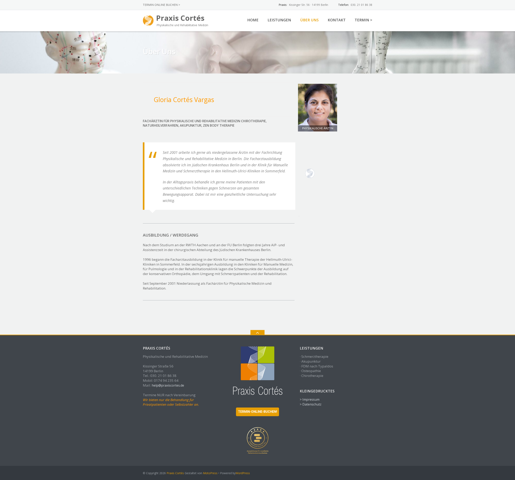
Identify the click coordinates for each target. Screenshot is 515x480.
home (253, 20)
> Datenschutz (310, 404)
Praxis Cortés (175, 473)
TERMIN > (363, 20)
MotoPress (210, 473)
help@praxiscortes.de (168, 385)
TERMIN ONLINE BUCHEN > (161, 5)
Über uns (309, 20)
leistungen (279, 20)
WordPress (243, 473)
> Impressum (309, 399)
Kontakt (337, 20)
